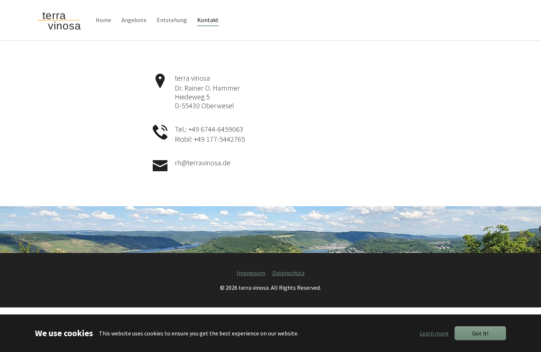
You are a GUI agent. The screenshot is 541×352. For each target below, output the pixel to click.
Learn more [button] (434, 333)
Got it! (480, 333)
